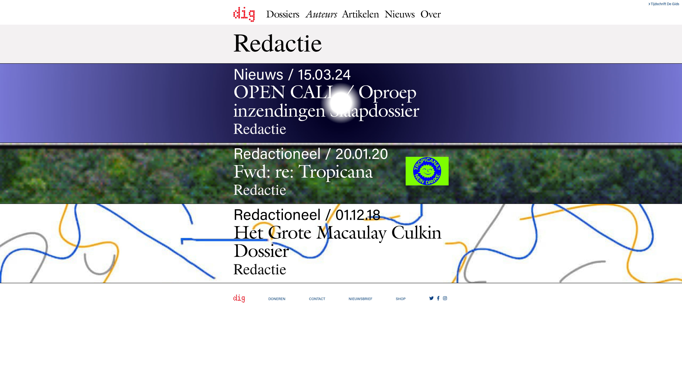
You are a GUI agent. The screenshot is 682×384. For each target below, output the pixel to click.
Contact (317, 298)
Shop (401, 298)
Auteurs (320, 14)
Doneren (276, 298)
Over (430, 13)
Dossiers (282, 13)
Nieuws (400, 13)
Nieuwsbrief (360, 298)
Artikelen (360, 13)
